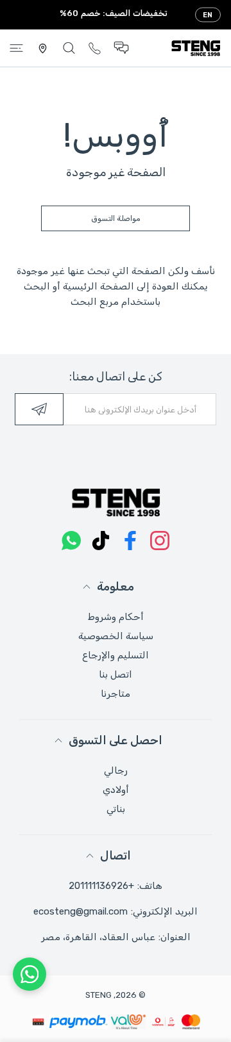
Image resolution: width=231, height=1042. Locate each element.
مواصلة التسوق (116, 218)
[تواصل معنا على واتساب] (29, 974)
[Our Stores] (43, 48)
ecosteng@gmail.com (80, 911)
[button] (121, 47)
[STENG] (195, 48)
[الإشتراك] (39, 409)
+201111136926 (101, 885)
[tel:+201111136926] (94, 48)
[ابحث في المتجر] (69, 48)
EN (208, 15)
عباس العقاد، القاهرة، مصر (98, 937)
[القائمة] (16, 48)
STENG (98, 995)
